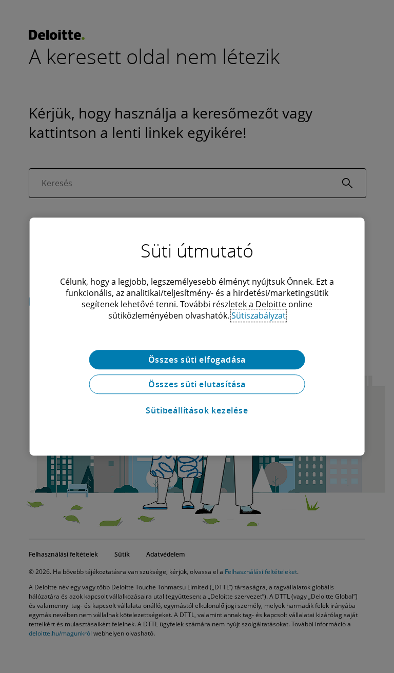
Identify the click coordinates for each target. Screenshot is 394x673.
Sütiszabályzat (258, 315)
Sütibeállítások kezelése (197, 410)
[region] (197, 336)
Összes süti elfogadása (197, 359)
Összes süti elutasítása (197, 384)
